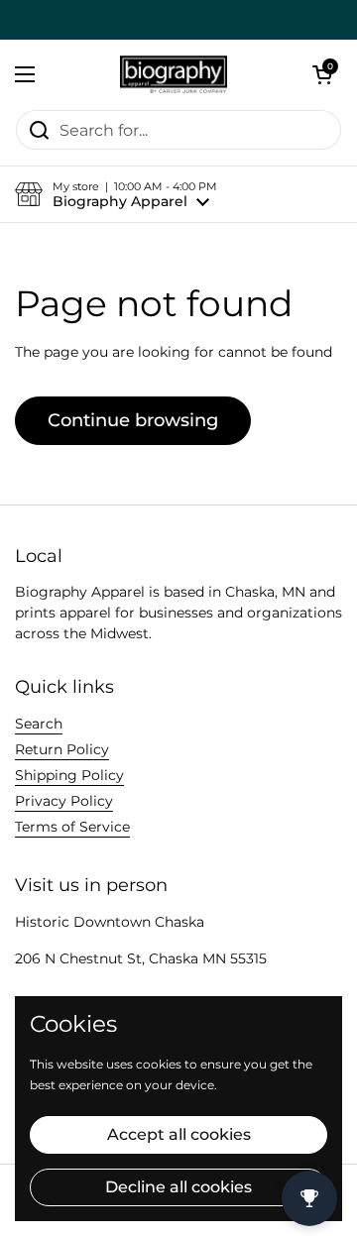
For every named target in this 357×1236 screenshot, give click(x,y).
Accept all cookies (179, 1134)
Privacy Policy (64, 801)
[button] (322, 74)
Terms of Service (72, 827)
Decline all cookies (178, 1187)
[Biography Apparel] (173, 74)
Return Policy (62, 749)
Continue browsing (133, 420)
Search (38, 723)
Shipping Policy (69, 775)
